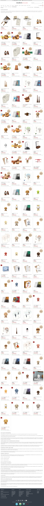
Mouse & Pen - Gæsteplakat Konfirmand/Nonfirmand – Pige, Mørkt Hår (27, 351)
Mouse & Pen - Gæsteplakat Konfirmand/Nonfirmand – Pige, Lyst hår (5, 244)
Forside (1, 5)
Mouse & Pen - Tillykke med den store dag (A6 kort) (5, 166)
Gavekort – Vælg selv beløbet (37, 166)
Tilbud (27, 5)
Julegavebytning (20, 494)
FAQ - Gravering (20, 493)
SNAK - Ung (35, 57)
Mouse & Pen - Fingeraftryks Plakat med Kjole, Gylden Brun (38, 244)
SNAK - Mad (24, 259)
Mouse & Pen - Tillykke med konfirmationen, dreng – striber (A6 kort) (16, 274)
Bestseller (25, 5)
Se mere (35, 121)
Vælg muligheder (25, 59)
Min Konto (20, 495)
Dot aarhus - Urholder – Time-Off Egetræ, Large (38, 26)
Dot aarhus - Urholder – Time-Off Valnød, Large (5, 57)
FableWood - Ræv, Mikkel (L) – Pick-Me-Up (27, 104)
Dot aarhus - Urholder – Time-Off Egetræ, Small (38, 73)
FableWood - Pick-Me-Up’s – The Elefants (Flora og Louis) (5, 182)
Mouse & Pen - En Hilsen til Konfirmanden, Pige (27, 26)
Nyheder (20, 5)
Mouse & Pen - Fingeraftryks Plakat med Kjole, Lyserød (27, 89)
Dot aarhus (8, 458)
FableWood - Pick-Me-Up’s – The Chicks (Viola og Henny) (5, 73)
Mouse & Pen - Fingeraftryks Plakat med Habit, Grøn (27, 135)
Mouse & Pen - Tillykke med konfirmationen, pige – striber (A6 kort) (27, 274)
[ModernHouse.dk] (22, 3)
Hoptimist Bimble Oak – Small (4, 213)
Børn (5, 5)
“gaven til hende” (30, 480)
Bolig (3, 5)
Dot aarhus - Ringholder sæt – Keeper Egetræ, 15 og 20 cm (5, 89)
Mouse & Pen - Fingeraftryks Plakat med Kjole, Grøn (38, 135)
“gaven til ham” (25, 480)
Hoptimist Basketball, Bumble (4, 259)
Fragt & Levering (13, 491)
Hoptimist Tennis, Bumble (36, 197)
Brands (29, 5)
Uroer (26, 495)
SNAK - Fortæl (13, 104)
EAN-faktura (13, 494)
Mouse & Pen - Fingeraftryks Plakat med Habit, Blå (27, 182)
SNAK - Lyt (13, 88)
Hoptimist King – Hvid (36, 213)
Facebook (38, 491)
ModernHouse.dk (5, 436)
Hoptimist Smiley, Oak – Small (37, 228)
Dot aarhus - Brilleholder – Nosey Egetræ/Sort (26, 73)
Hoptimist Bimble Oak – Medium (26, 197)
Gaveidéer (13, 5)
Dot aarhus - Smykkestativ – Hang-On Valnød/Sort (37, 151)
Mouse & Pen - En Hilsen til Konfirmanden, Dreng (16, 26)
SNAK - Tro (13, 197)
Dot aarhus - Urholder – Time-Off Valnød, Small (5, 198)
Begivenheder (16, 5)
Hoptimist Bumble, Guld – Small (4, 228)
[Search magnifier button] (42, 2)
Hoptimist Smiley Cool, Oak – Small (4, 351)
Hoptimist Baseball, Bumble (25, 335)
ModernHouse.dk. (15, 486)
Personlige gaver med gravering (29, 493)
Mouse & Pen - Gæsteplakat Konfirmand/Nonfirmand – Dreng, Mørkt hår (27, 320)
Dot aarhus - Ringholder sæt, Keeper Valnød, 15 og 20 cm (37, 104)
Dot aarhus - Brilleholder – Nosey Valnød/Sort (26, 120)
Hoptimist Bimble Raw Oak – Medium (16, 228)
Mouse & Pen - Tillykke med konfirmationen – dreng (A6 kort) (27, 228)
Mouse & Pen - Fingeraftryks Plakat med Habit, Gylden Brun (5, 336)
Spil (10, 5)
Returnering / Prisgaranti (21, 491)
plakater (14, 445)
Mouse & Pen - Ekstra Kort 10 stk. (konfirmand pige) (4, 104)
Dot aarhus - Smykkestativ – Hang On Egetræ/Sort (37, 42)
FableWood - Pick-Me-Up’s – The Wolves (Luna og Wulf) (16, 135)
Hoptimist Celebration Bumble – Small (27, 166)
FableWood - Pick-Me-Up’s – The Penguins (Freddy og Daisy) (5, 42)
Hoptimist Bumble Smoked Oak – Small (38, 259)
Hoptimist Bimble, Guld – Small (15, 259)
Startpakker (22, 5)
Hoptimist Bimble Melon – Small (37, 351)
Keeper (2, 458)
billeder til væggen (6, 442)
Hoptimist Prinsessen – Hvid (15, 213)
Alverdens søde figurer (28, 491)
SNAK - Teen (35, 88)
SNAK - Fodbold (24, 213)
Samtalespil (27, 494)
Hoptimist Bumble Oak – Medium (4, 135)
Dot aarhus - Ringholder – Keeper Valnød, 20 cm (16, 336)
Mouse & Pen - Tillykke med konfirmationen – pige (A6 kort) (38, 274)
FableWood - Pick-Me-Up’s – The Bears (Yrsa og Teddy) (5, 120)
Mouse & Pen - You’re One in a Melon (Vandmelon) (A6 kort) (16, 351)
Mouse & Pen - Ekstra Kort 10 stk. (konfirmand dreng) (15, 57)
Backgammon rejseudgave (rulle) (4, 26)
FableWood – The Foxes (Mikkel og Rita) (16, 166)
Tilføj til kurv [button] (35, 59)
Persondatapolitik (13, 493)
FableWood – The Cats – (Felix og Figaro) (27, 57)
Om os (12, 495)
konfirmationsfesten (31, 477)
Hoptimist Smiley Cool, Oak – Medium (37, 335)
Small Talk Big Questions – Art (4, 274)
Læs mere (24, 322)
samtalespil (13, 476)
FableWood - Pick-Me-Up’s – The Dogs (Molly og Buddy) (16, 42)
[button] (3, 0)
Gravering (8, 5)
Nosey (2, 461)
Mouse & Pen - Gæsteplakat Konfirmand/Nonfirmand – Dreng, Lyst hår (16, 320)
